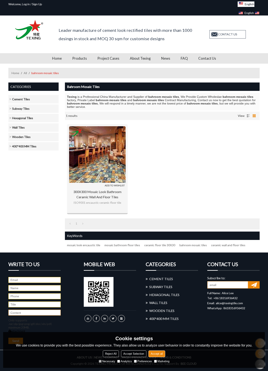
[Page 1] (70, 223)
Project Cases (108, 58)
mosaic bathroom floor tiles (122, 245)
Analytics (126, 361)
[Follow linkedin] (104, 318)
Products (79, 58)
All (25, 73)
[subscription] (254, 285)
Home (57, 58)
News (165, 58)
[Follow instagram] (121, 318)
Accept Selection (133, 353)
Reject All (111, 353)
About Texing (140, 58)
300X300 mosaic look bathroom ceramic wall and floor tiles (97, 194)
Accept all (157, 353)
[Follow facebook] (96, 318)
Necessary (108, 361)
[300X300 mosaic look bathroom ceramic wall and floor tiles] (97, 154)
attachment (18, 331)
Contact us (207, 58)
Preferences (144, 361)
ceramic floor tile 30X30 (159, 245)
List (248, 116)
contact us (227, 34)
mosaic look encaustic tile (83, 245)
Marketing (163, 361)
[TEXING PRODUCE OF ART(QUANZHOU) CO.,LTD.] (30, 30)
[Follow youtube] (87, 318)
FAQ (184, 58)
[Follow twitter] (113, 318)
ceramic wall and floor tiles (228, 245)
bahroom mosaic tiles (193, 245)
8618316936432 (234, 308)
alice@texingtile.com (229, 303)
